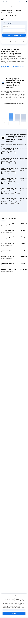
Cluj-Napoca (21, 6)
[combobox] (13, 26)
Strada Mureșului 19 (7, 243)
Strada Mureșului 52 (7, 237)
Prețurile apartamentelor (12, 6)
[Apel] (23, 1)
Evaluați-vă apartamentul (14, 35)
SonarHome (3, 6)
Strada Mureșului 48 (7, 263)
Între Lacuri (10, 12)
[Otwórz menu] (26, 2)
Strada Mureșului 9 (7, 250)
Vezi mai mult (14, 123)
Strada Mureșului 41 (7, 230)
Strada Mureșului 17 (7, 224)
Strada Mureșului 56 (7, 256)
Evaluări (22, 41)
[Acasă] (5, 1)
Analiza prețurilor (14, 41)
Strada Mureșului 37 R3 (8, 270)
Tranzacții (5, 41)
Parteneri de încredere (7, 602)
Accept (14, 613)
